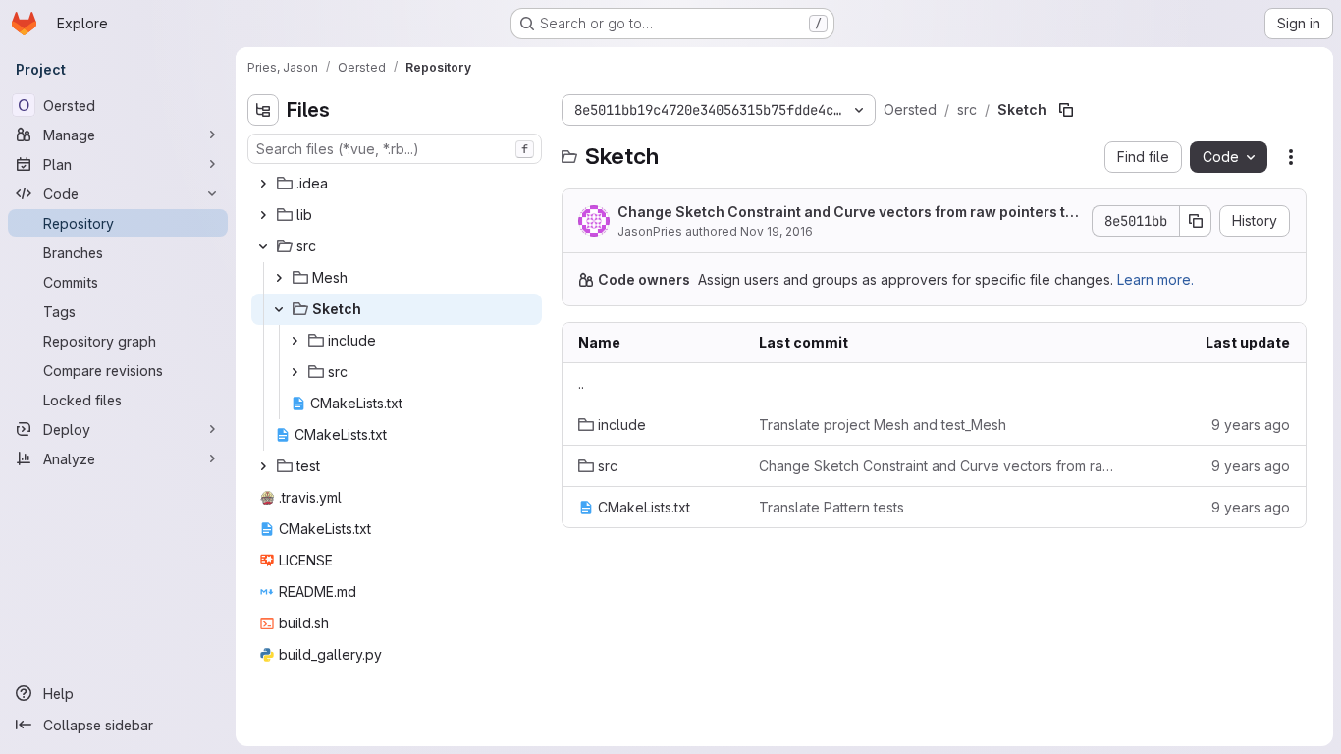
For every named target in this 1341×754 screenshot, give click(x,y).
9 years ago (1250, 424)
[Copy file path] (1066, 110)
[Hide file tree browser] (263, 110)
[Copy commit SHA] (1195, 221)
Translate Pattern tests (831, 507)
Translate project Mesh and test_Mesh (882, 424)
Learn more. (1155, 279)
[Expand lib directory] (263, 215)
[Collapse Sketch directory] (279, 309)
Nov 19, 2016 (776, 231)
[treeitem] (396, 183)
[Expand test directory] (263, 466)
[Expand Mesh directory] (279, 278)
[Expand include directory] (294, 340)
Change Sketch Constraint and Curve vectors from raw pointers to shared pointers (845, 212)
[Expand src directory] (294, 372)
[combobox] (394, 149)
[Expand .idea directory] (263, 183)
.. (581, 383)
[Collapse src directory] (263, 246)
